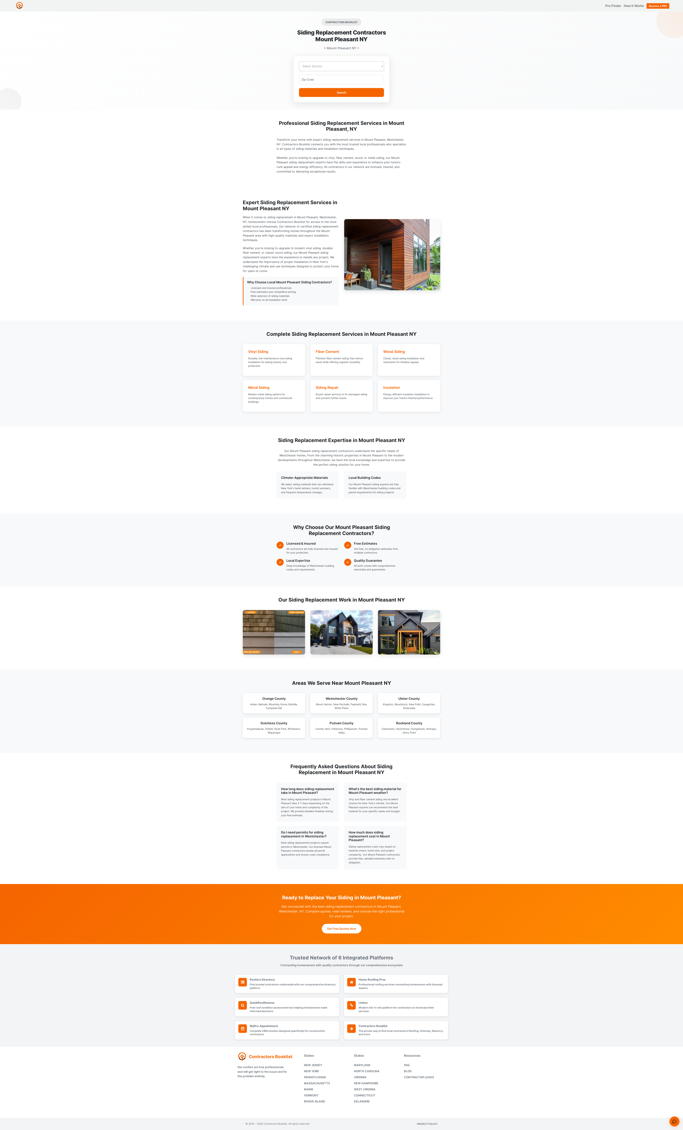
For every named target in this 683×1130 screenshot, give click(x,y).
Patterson (337, 728)
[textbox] (341, 66)
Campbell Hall (274, 708)
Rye (364, 704)
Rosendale (409, 708)
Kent (327, 728)
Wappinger (274, 732)
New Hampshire (366, 1083)
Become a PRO (658, 5)
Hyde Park (280, 728)
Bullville (292, 704)
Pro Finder (613, 6)
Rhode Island (314, 1101)
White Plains (342, 708)
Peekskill (356, 704)
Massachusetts (317, 1083)
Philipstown (350, 728)
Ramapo (431, 728)
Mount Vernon (324, 704)
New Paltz (415, 704)
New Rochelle (341, 704)
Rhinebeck (294, 728)
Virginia (360, 1077)
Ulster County (409, 698)
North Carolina (367, 1071)
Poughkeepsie (255, 728)
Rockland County (409, 723)
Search (341, 92)
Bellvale (262, 704)
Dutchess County (274, 723)
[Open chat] (674, 1121)
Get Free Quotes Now (341, 928)
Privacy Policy (427, 1123)
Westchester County (342, 698)
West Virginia (364, 1089)
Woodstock (401, 704)
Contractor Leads (419, 1077)
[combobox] (341, 66)
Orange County (274, 698)
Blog (408, 1071)
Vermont (311, 1095)
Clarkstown (388, 728)
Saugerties (428, 704)
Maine (308, 1089)
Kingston (388, 704)
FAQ (406, 1065)
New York (311, 1071)
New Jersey (313, 1065)
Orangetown (418, 728)
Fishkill (269, 728)
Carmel (319, 728)
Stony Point (409, 732)
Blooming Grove (278, 704)
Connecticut (364, 1095)
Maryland (362, 1065)
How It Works (634, 6)
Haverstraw (402, 728)
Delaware (362, 1101)
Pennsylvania (315, 1077)
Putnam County (341, 723)
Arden (253, 704)
